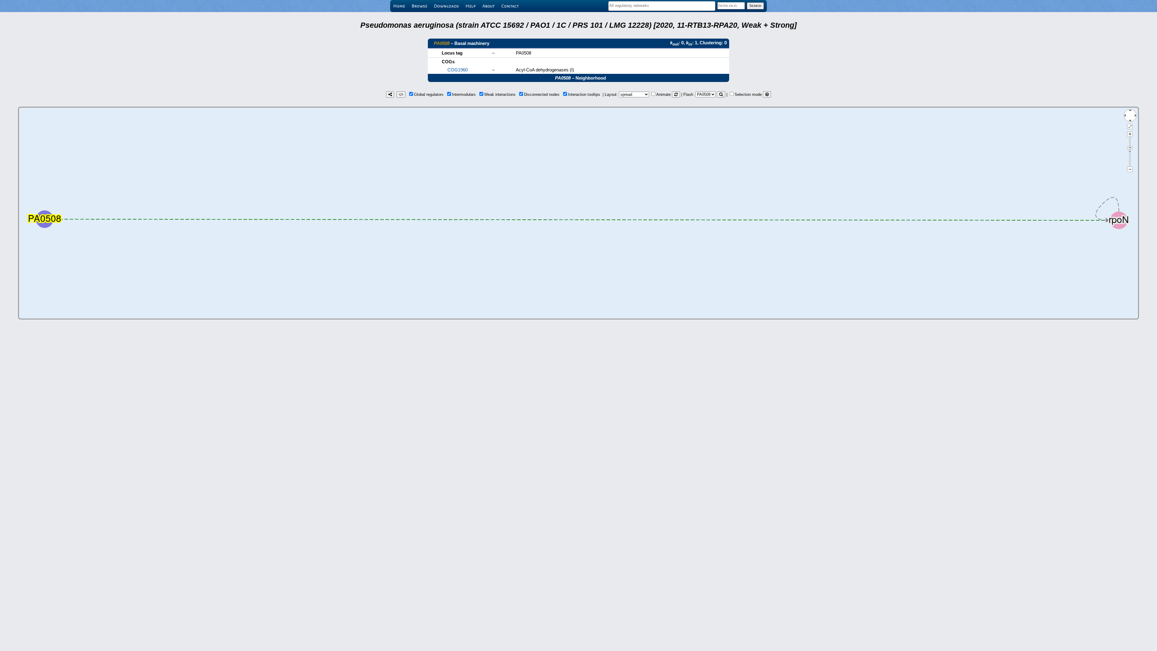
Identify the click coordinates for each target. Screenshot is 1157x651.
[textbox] (662, 5)
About (488, 6)
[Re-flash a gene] (721, 94)
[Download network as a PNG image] (390, 94)
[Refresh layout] (676, 94)
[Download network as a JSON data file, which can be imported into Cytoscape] (401, 94)
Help (471, 6)
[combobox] (661, 6)
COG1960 (457, 69)
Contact (510, 6)
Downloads (446, 6)
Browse (419, 6)
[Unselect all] (767, 94)
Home (399, 6)
